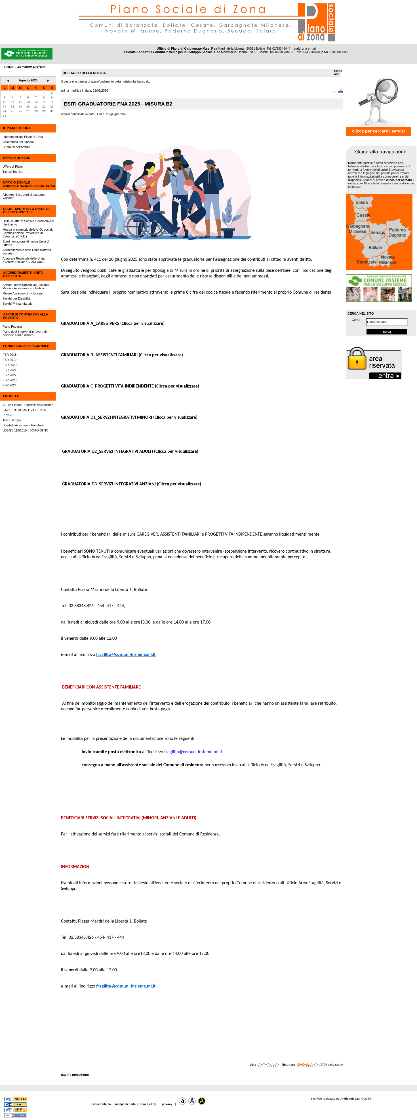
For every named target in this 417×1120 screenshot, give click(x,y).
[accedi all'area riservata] (374, 378)
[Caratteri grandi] (192, 1104)
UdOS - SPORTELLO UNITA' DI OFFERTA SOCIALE (26, 210)
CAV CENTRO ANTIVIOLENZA (24, 410)
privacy (167, 1104)
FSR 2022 (9, 375)
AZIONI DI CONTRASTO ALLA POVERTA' (25, 316)
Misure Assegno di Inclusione (23, 293)
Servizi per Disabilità (16, 298)
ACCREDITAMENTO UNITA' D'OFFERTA (23, 274)
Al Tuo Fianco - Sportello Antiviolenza (28, 405)
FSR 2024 (9, 385)
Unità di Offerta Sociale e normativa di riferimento (28, 222)
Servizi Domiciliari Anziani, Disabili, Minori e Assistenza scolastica (26, 286)
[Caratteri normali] (182, 1104)
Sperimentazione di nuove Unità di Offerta (26, 243)
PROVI (7, 415)
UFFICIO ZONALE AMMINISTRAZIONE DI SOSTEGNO (29, 184)
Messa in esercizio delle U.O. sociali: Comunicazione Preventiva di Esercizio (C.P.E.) (28, 233)
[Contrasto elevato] (202, 1104)
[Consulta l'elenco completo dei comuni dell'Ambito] (379, 269)
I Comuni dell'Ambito (16, 147)
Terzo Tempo (12, 420)
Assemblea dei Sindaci (18, 142)
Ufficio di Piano (13, 166)
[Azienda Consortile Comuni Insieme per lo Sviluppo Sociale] (87, 33)
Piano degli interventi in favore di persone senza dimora (25, 333)
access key (148, 1104)
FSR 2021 (9, 370)
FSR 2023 (9, 380)
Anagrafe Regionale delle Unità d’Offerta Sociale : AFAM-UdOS (24, 260)
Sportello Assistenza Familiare (23, 425)
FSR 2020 (9, 365)
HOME (9, 67)
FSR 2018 (9, 354)
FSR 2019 (9, 359)
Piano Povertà (12, 326)
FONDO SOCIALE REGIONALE (26, 346)
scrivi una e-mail (305, 48)
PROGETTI (11, 396)
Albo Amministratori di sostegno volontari (24, 196)
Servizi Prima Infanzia (17, 303)
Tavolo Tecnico (13, 171)
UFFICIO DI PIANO (17, 157)
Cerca (356, 319)
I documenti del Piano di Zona (23, 136)
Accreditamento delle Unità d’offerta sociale (27, 251)
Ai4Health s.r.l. (350, 1098)
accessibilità (102, 1104)
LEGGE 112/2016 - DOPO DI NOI (26, 430)
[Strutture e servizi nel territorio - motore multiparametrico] (378, 134)
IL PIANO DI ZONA (17, 128)
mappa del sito (125, 1104)
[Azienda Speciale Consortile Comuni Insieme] (379, 300)
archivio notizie (31, 67)
